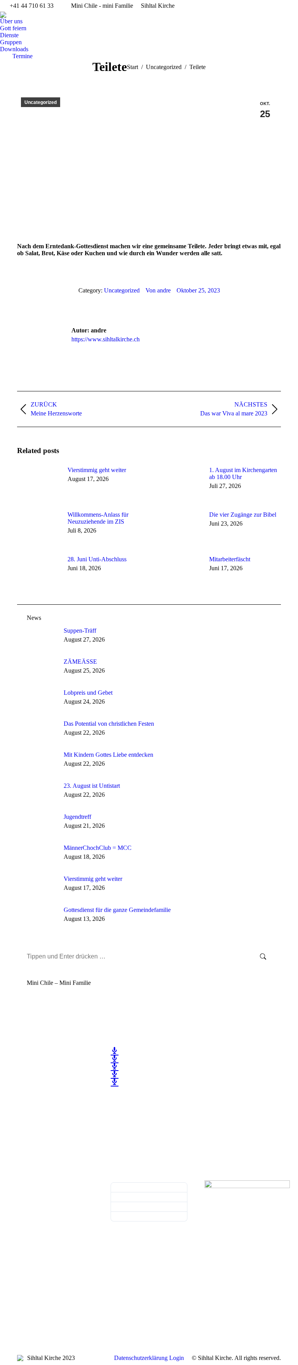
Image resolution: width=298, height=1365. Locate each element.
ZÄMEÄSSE (80, 661)
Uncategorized (40, 102)
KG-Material (149, 1207)
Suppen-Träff (80, 630)
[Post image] (38, 484)
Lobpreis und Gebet (88, 692)
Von (158, 290)
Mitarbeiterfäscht (229, 559)
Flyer (149, 1197)
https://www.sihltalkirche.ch (105, 339)
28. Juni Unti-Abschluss (97, 559)
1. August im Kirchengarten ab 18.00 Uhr (243, 473)
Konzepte (149, 1216)
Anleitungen (149, 1187)
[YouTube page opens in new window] (23, 1079)
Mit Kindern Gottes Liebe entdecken (108, 754)
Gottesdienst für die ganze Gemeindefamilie (117, 910)
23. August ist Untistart (92, 785)
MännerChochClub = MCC (98, 847)
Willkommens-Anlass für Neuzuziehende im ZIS (98, 518)
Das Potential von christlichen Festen (109, 723)
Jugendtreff (77, 816)
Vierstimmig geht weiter (97, 470)
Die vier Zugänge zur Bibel (242, 514)
